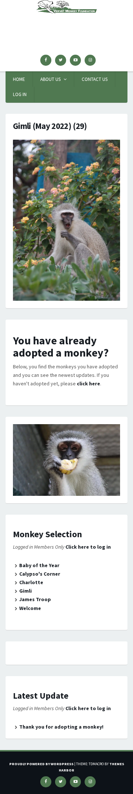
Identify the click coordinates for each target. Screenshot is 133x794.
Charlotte (31, 582)
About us (50, 79)
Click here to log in (88, 546)
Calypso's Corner (39, 573)
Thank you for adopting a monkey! (61, 726)
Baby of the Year (39, 565)
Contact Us (95, 79)
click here (88, 383)
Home (19, 79)
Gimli (25, 590)
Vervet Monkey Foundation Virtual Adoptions (66, 26)
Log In (20, 94)
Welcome (30, 608)
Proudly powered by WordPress (41, 763)
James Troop (35, 599)
